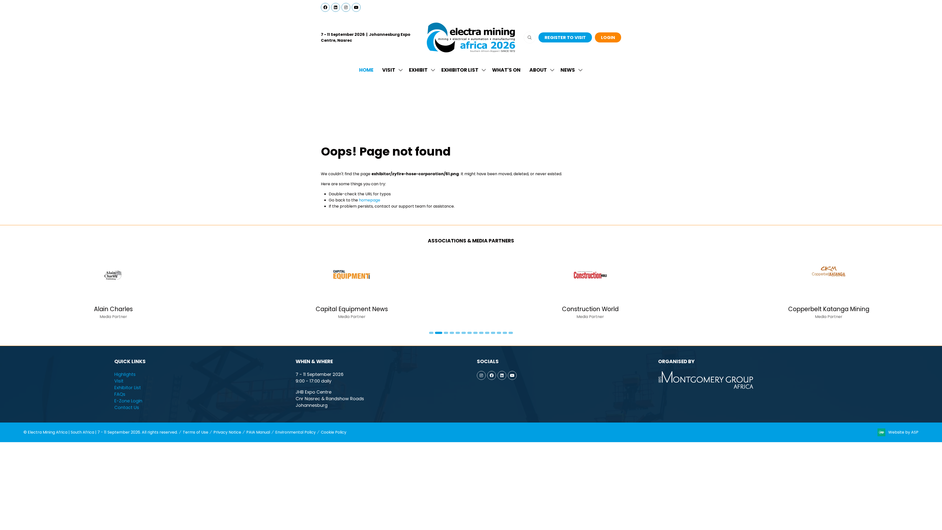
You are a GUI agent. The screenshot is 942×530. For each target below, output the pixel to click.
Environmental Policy (295, 432)
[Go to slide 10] (487, 333)
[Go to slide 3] (444, 333)
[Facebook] (325, 7)
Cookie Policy (333, 432)
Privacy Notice (227, 432)
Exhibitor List (459, 69)
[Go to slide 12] (499, 333)
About (538, 69)
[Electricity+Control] (829, 288)
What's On (506, 69)
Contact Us (126, 407)
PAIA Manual (258, 432)
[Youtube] (356, 7)
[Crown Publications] (590, 288)
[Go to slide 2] (437, 333)
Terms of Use (195, 432)
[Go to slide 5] (458, 333)
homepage (369, 200)
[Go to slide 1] (431, 333)
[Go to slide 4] (452, 333)
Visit (388, 69)
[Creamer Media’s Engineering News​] (113, 288)
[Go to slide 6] (463, 333)
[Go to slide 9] (481, 333)
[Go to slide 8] (475, 333)
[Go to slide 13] (505, 333)
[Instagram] (345, 7)
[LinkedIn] (335, 7)
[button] (530, 37)
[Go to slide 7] (469, 333)
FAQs (119, 394)
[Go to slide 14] (511, 333)
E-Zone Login (128, 401)
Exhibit (418, 69)
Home (366, 69)
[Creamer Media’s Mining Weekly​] (352, 288)
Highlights (125, 374)
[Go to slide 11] (493, 333)
